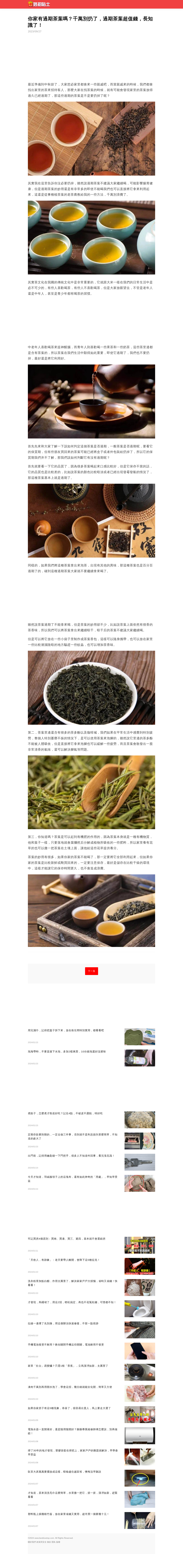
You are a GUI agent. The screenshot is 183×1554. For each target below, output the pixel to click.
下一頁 (91, 971)
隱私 (54, 1542)
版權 (58, 1542)
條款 (49, 1542)
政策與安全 (41, 1542)
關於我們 (32, 1542)
